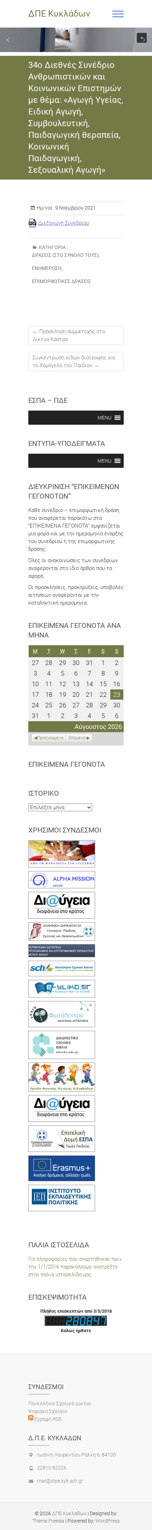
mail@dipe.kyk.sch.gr (60, 1481)
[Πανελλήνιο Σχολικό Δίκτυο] (61, 964)
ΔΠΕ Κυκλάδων (59, 13)
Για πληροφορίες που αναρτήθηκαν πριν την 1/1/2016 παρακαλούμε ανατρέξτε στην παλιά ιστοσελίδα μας (75, 1267)
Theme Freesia (48, 1521)
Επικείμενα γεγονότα (66, 764)
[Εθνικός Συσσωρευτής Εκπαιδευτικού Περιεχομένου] (61, 1005)
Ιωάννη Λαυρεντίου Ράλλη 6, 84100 (76, 1455)
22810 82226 (51, 1468)
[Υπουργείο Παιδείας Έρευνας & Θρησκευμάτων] (61, 926)
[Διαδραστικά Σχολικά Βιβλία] (61, 1034)
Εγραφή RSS (47, 1419)
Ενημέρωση (47, 268)
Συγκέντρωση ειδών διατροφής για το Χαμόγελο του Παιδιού (74, 361)
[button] (8, 40)
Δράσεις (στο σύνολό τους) (65, 255)
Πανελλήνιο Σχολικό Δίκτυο (59, 1403)
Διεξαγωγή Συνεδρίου (63, 223)
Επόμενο (77, 737)
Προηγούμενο (50, 737)
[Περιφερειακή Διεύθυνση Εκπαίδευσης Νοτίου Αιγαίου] (61, 948)
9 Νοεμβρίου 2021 (75, 208)
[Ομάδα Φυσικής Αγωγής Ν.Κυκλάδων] (61, 1066)
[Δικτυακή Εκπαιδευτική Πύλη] (61, 984)
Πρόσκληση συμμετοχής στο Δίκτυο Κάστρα (69, 335)
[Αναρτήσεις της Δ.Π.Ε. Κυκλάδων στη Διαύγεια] (61, 896)
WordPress (107, 1521)
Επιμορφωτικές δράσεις (61, 281)
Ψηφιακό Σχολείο (47, 1411)
